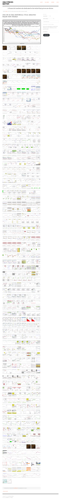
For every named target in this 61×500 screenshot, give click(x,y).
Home (6, 11)
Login (57, 2)
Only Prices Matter (8, 3)
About (41, 2)
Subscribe (46, 35)
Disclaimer (47, 2)
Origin (12, 497)
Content (52, 2)
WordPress (7, 497)
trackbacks (16, 488)
